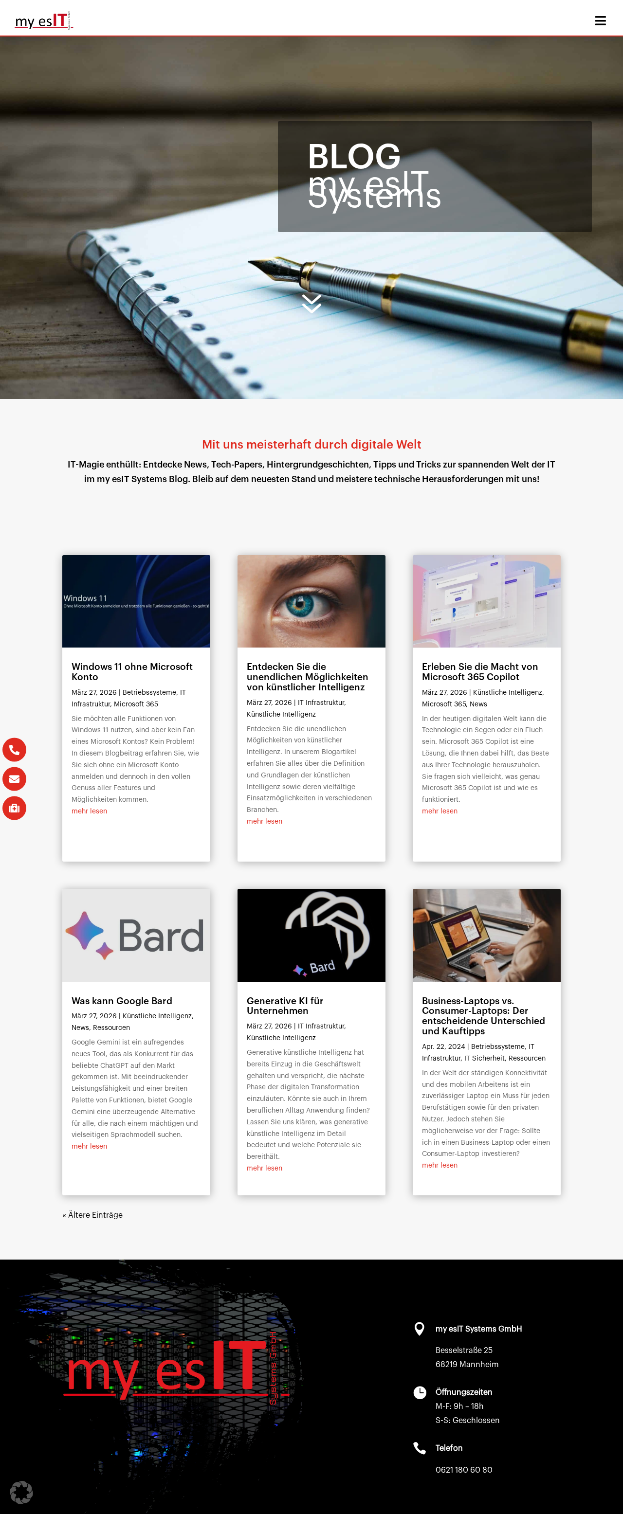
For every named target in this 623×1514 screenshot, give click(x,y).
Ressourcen (111, 1028)
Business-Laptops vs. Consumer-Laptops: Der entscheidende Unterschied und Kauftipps (483, 1016)
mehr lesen (89, 811)
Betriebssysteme (149, 692)
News (80, 1028)
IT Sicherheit (484, 1058)
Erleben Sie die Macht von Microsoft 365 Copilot (480, 672)
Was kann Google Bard (122, 1001)
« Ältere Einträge (92, 1215)
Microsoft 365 (136, 704)
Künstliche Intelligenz (157, 1016)
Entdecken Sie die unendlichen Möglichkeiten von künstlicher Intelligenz (307, 677)
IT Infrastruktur (321, 703)
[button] (21, 1492)
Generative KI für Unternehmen (285, 1006)
